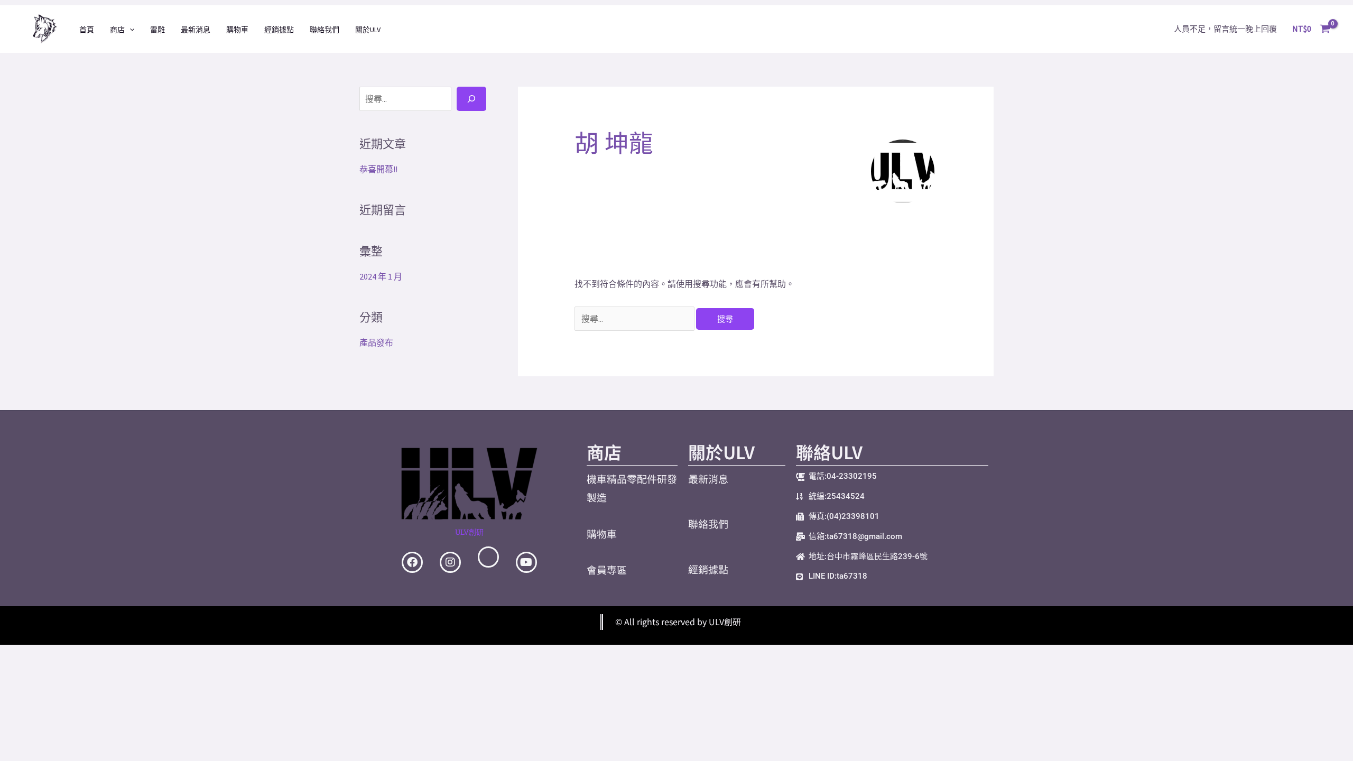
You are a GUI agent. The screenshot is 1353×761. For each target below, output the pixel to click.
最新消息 (195, 29)
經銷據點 (279, 29)
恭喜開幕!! (378, 169)
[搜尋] (471, 99)
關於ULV (368, 29)
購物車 (237, 29)
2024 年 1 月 (380, 276)
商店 (117, 29)
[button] (129, 29)
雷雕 (157, 29)
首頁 (86, 29)
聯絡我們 (324, 29)
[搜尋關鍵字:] (635, 318)
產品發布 (376, 342)
